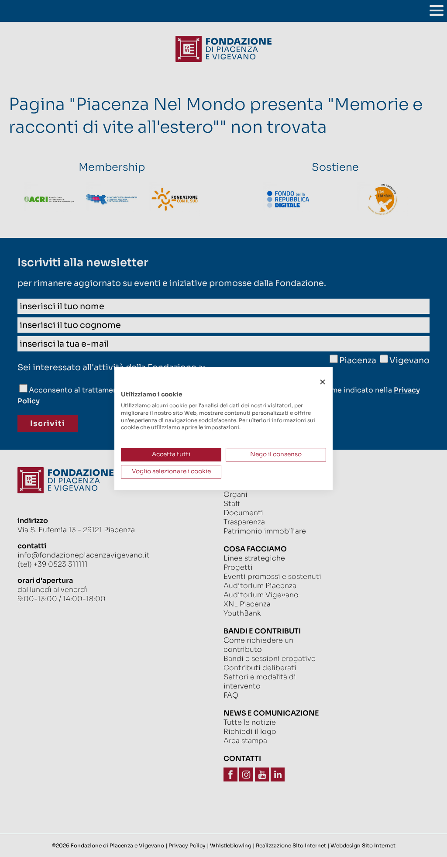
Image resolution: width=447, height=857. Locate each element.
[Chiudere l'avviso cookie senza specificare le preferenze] (322, 382)
